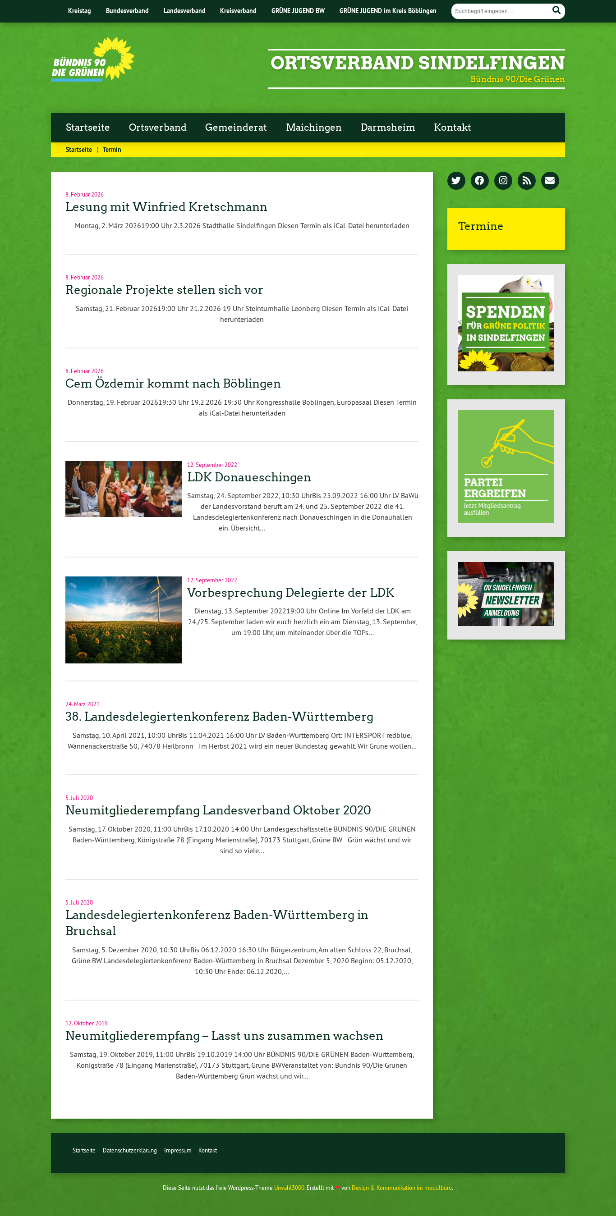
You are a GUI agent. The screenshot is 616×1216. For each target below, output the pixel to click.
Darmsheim (388, 127)
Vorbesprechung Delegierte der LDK (291, 592)
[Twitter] (456, 181)
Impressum (178, 1150)
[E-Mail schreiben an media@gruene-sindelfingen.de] (550, 181)
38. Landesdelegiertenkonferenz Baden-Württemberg (219, 716)
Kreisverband (238, 10)
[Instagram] (503, 181)
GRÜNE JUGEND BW (298, 10)
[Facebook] (480, 181)
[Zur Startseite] (92, 78)
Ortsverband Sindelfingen (418, 63)
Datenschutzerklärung (130, 1150)
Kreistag (79, 10)
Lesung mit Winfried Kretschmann (166, 207)
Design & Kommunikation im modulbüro (402, 1187)
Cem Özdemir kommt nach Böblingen (173, 383)
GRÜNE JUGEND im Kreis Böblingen (388, 10)
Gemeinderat (236, 127)
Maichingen (314, 127)
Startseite (88, 127)
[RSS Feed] (527, 181)
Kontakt (452, 127)
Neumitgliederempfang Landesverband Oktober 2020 (218, 810)
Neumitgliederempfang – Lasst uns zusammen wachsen (224, 1036)
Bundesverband (127, 10)
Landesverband (185, 10)
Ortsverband (158, 127)
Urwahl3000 (289, 1187)
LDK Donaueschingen (249, 477)
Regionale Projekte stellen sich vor (164, 290)
